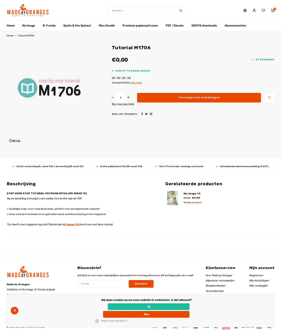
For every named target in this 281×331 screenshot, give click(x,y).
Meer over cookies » (114, 320)
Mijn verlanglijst (258, 285)
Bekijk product (193, 202)
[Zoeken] (180, 10)
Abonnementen (235, 25)
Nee (146, 314)
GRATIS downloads (204, 25)
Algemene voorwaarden (219, 280)
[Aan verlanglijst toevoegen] (269, 97)
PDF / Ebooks (175, 25)
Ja (148, 306)
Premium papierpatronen (140, 25)
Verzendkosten (214, 290)
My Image (28, 25)
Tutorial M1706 (26, 35)
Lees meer (136, 82)
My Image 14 (70, 224)
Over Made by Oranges (218, 275)
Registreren (256, 275)
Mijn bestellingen (259, 280)
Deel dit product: (125, 114)
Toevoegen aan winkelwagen (199, 97)
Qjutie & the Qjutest (77, 25)
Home (11, 25)
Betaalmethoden (215, 285)
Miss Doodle (107, 25)
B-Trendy (49, 25)
